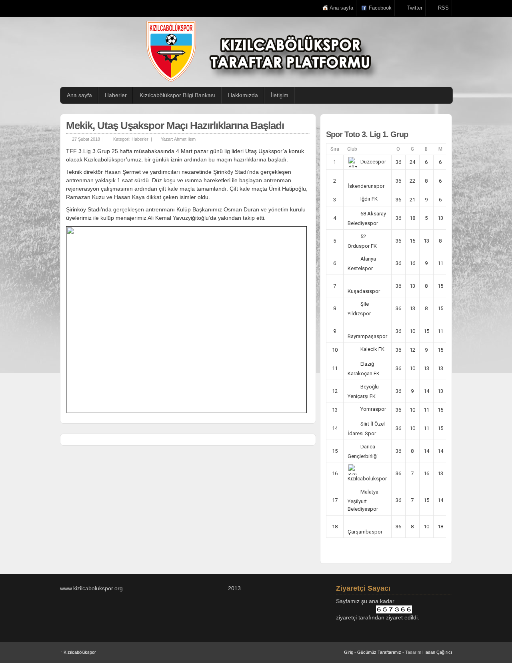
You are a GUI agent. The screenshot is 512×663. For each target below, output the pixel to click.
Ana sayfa (341, 8)
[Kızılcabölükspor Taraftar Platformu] (260, 51)
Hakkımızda (243, 95)
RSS (443, 8)
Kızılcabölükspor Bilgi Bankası (177, 95)
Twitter (414, 8)
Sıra (334, 149)
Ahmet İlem (185, 139)
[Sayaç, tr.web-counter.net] (394, 609)
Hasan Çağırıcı (437, 652)
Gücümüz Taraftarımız (379, 652)
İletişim (279, 95)
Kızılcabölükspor (78, 652)
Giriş (348, 652)
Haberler (116, 95)
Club (352, 149)
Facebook (380, 8)
